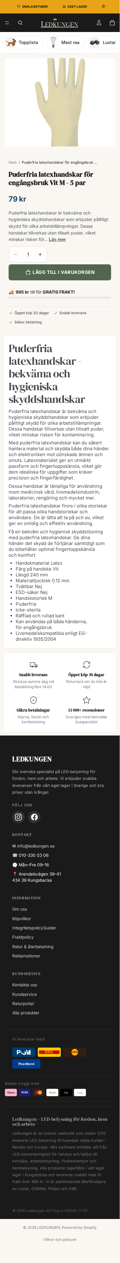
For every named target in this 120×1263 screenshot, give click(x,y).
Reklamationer (26, 955)
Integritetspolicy (27, 927)
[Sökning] (20, 23)
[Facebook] (34, 817)
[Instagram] (18, 817)
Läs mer (57, 239)
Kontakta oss (24, 984)
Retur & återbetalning (32, 946)
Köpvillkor (21, 918)
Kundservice (24, 994)
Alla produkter (25, 1012)
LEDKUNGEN (48, 1227)
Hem (13, 162)
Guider (49, 927)
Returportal (23, 1003)
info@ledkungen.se (36, 846)
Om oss (19, 909)
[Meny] (7, 23)
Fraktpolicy (23, 937)
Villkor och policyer (60, 1239)
